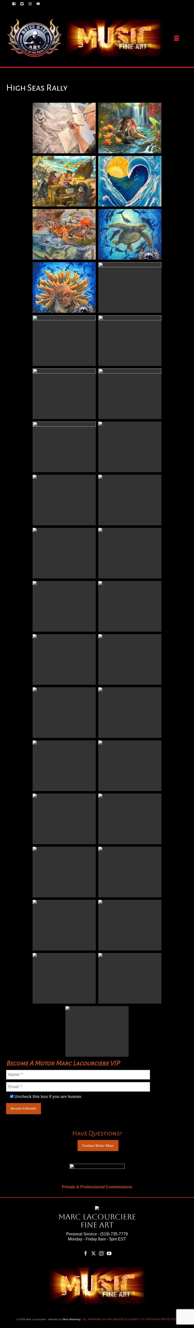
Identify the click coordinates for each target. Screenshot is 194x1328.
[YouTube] (109, 1253)
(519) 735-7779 (114, 1234)
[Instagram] (101, 1253)
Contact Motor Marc (98, 1146)
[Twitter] (93, 1253)
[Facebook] (85, 1253)
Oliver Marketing (71, 1319)
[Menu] (176, 38)
